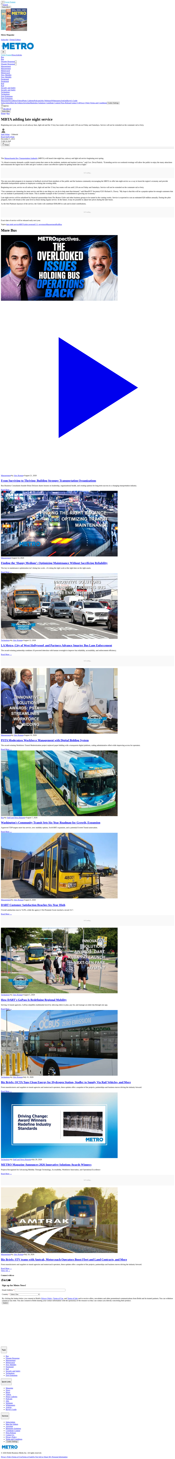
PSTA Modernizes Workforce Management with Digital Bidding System (45, 740)
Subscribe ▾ (6, 7)
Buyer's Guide (72, 101)
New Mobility (6, 75)
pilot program (30, 224)
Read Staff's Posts (7, 137)
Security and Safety (8, 88)
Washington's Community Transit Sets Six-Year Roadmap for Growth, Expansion (50, 822)
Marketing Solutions (37, 103)
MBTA (22, 224)
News (17, 2)
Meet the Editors (16, 103)
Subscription (5, 103)
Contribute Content (52, 103)
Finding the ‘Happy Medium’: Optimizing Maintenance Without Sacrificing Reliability (54, 563)
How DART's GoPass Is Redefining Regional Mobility (34, 999)
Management (6, 66)
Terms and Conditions (98, 103)
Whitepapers (56, 101)
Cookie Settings (113, 103)
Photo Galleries (28, 101)
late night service (12, 224)
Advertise (26, 103)
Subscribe (4, 40)
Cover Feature (10, 2)
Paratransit (5, 79)
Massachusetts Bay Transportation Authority (21, 158)
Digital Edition (15, 40)
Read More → (6, 490)
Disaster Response (8, 62)
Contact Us (75, 103)
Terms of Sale (27, 1457)
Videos (19, 101)
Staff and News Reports (16, 818)
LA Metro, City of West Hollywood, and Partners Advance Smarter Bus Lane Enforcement (56, 645)
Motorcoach (5, 71)
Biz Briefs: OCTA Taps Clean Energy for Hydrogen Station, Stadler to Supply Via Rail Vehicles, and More (66, 1082)
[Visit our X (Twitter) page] (7, 1281)
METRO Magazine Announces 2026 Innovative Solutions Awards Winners (46, 1164)
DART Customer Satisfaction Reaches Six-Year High (33, 904)
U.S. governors (40, 224)
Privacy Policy (84, 103)
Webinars (47, 101)
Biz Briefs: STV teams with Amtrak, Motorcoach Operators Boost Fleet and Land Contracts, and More (64, 1259)
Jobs (42, 101)
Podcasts (37, 101)
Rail (2, 84)
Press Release (65, 103)
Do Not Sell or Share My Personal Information (50, 1457)
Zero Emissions (7, 96)
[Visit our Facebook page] (2, 1281)
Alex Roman (18, 476)
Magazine (4, 101)
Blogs (15, 101)
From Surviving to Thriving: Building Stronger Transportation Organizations (48, 480)
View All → (5, 1271)
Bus (2, 57)
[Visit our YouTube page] (9, 1281)
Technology (5, 92)
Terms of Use (17, 1457)
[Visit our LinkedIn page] (4, 1281)
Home (3, 113)
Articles (23, 2)
